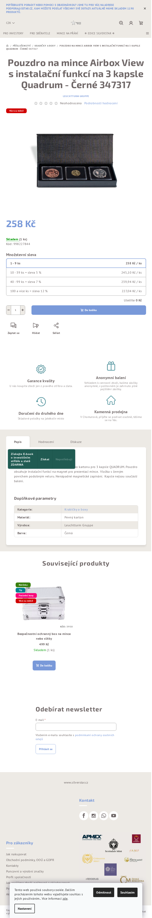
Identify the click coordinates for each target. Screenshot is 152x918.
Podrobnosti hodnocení (101, 103)
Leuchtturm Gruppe (76, 96)
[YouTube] (113, 815)
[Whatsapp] (103, 815)
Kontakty (12, 866)
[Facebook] (83, 815)
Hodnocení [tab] (46, 442)
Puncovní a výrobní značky (25, 871)
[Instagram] (93, 815)
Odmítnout (103, 892)
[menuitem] (13, 33)
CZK (8, 23)
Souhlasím (127, 892)
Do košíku (91, 310)
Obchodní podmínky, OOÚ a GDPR (30, 860)
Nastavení (24, 909)
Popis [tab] (18, 442)
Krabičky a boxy (76, 509)
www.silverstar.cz (76, 782)
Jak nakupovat (16, 854)
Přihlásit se (45, 749)
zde (65, 898)
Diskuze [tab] (76, 442)
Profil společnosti (18, 877)
